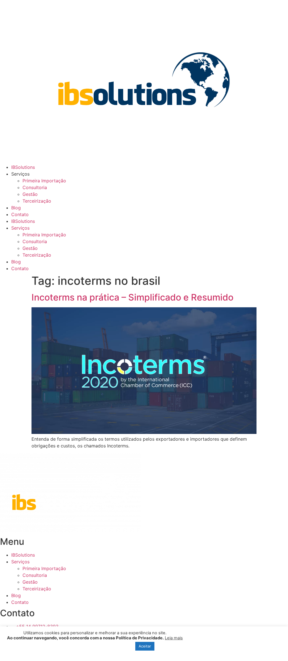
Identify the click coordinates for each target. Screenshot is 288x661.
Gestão (30, 194)
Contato (20, 214)
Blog (16, 207)
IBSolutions (23, 167)
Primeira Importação (44, 180)
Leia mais (174, 637)
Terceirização (36, 201)
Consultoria (34, 187)
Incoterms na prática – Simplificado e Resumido (132, 297)
